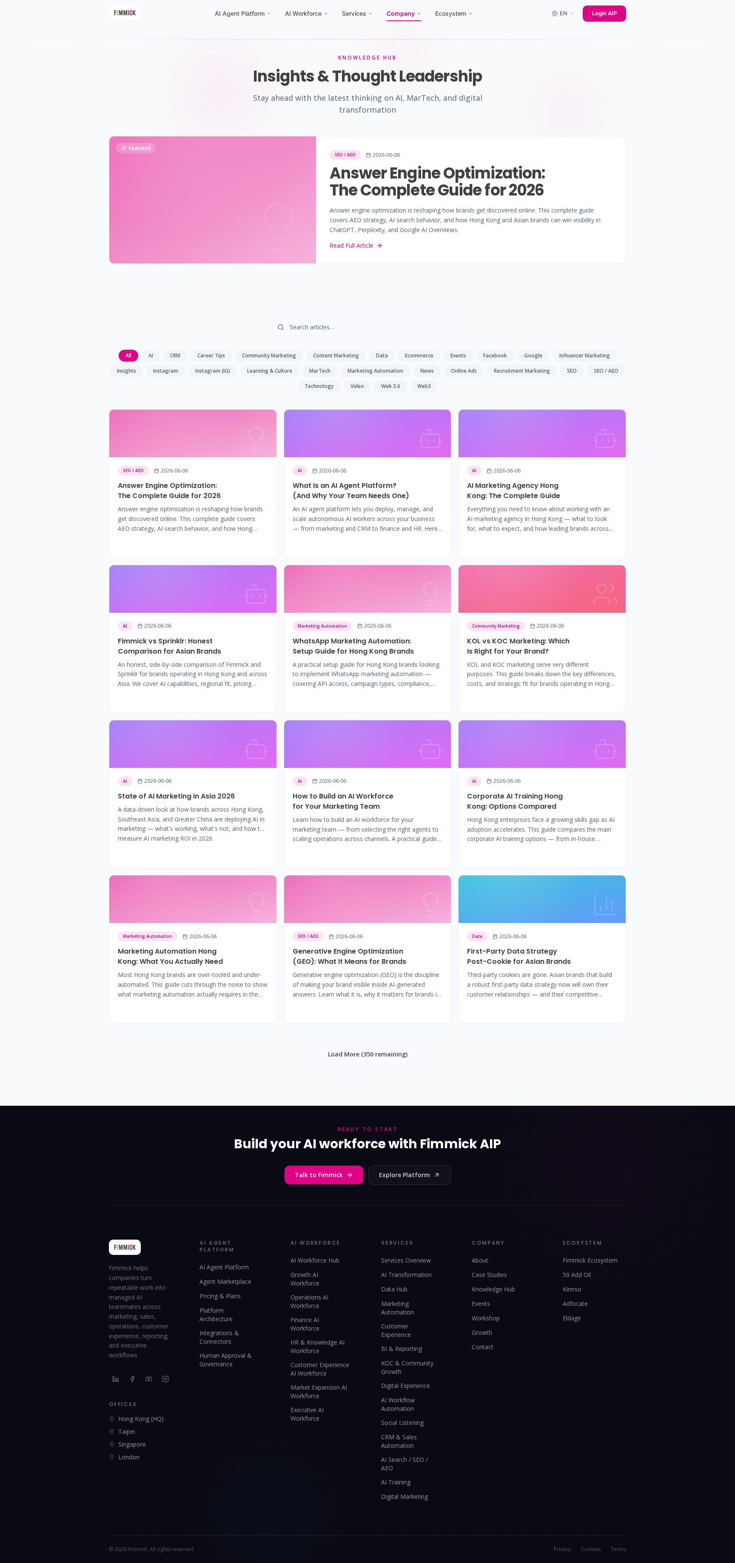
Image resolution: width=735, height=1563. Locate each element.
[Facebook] (132, 1378)
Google (533, 355)
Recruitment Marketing (522, 370)
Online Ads (464, 370)
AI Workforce (303, 13)
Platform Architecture (216, 1314)
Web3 (424, 386)
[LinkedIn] (116, 1378)
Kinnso (572, 1289)
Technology (319, 386)
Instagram (165, 370)
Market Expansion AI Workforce (319, 1391)
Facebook (495, 355)
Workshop (486, 1318)
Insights (126, 370)
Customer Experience (396, 1330)
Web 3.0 (390, 386)
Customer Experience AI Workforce (320, 1369)
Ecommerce (419, 355)
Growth (482, 1332)
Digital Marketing (404, 1496)
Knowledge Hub (493, 1289)
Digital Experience (405, 1386)
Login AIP (604, 13)
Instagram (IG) (212, 370)
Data (382, 355)
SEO (572, 370)
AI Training (395, 1482)
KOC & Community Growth (407, 1367)
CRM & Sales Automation (399, 1441)
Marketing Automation (375, 370)
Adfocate (575, 1304)
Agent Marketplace (225, 1281)
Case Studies (489, 1275)
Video (357, 386)
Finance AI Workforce (305, 1324)
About (480, 1260)
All (128, 355)
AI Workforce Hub (315, 1260)
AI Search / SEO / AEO (404, 1463)
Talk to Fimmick (319, 1175)
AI (150, 355)
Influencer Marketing (584, 355)
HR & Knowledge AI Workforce (318, 1346)
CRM (175, 355)
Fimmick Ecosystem (590, 1260)
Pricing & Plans (220, 1296)
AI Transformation (406, 1275)
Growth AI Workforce (305, 1279)
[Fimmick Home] (125, 13)
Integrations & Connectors (219, 1337)
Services (354, 13)
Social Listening (402, 1423)
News (427, 370)
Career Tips (211, 355)
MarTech (319, 370)
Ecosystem (450, 13)
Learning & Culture (269, 370)
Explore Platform (404, 1175)
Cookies (591, 1549)
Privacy (562, 1549)
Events (458, 355)
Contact (482, 1347)
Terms (618, 1549)
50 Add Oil (577, 1275)
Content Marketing (336, 355)
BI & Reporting (401, 1349)
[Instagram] (166, 1378)
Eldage (572, 1318)
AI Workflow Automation (398, 1404)
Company (401, 13)
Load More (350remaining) (367, 1054)
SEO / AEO (606, 370)
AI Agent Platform (240, 13)
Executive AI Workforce (307, 1414)
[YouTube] (149, 1378)
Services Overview (406, 1260)
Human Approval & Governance (225, 1359)
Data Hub (394, 1289)
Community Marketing (269, 355)
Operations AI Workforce (309, 1301)
